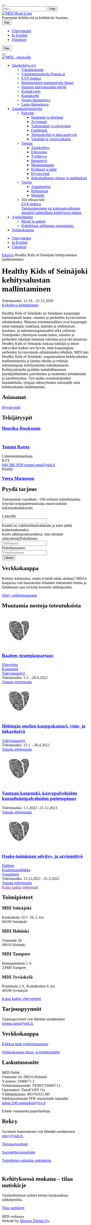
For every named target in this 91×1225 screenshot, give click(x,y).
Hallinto (8, 866)
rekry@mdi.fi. (13, 1136)
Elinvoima (39, 152)
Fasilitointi (39, 130)
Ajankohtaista (22, 217)
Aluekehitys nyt (24, 65)
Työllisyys (39, 156)
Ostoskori (19, 40)
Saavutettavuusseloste (18, 1152)
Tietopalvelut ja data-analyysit (54, 135)
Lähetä (8, 558)
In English (19, 35)
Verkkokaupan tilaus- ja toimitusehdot (31, 1052)
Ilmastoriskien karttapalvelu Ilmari (47, 83)
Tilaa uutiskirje (13, 1208)
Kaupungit (10, 669)
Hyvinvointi (40, 174)
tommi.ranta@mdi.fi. (18, 1023)
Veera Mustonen (18, 478)
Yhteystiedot (21, 31)
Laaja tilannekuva (35, 104)
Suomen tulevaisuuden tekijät (43, 87)
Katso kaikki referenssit (20, 887)
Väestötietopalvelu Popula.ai (43, 74)
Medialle (37, 195)
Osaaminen (10, 874)
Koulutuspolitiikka (16, 870)
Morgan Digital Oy (34, 1221)
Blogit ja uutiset (33, 221)
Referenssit (39, 191)
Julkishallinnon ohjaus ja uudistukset (59, 178)
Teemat (27, 143)
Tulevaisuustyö (13, 673)
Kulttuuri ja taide (44, 169)
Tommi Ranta (16, 446)
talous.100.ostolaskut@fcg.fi (24, 1103)
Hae (7, 22)
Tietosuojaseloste (15, 1144)
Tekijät (26, 182)
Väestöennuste (32, 70)
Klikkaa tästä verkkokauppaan (25, 1044)
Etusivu (8, 255)
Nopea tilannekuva (35, 100)
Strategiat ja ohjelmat (47, 117)
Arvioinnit (39, 122)
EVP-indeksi (31, 78)
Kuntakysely (31, 91)
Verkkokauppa (23, 230)
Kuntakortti (30, 96)
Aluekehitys (40, 148)
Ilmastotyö (39, 161)
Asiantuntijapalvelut (27, 109)
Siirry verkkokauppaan (19, 595)
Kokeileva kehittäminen (20, 305)
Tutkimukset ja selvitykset (51, 126)
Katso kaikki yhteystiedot (21, 999)
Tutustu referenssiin (17, 682)
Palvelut (27, 113)
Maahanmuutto (42, 165)
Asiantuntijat (40, 187)
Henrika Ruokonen (21, 428)
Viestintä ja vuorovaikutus (51, 139)
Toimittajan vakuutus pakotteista (26, 1160)
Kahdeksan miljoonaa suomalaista (48, 226)
